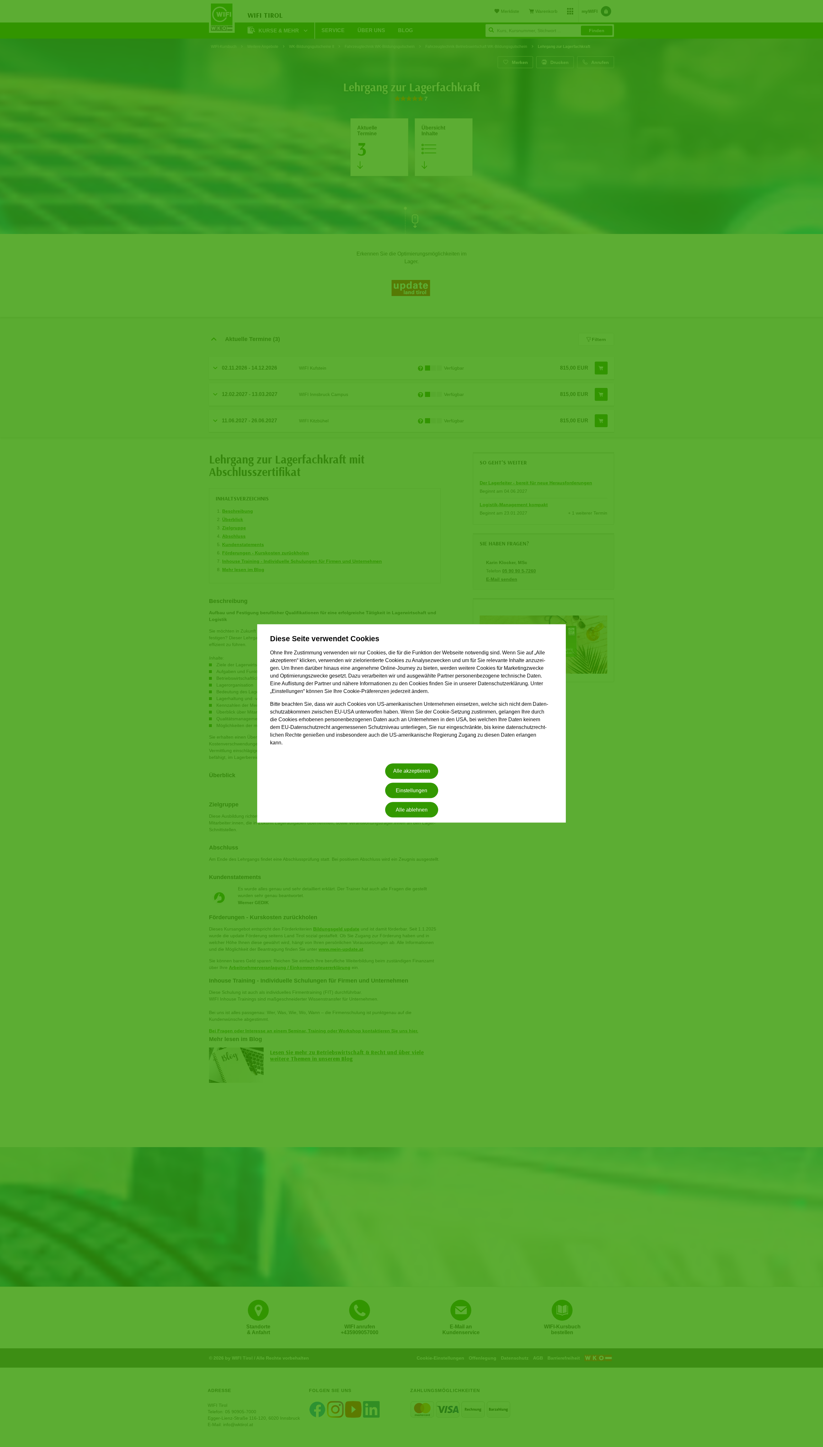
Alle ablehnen (412, 810)
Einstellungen (411, 790)
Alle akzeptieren (411, 771)
